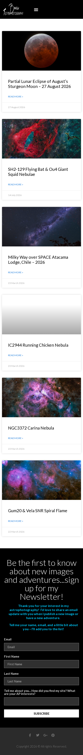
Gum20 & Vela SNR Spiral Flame (37, 510)
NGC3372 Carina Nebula (31, 427)
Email (7, 639)
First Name (11, 656)
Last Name (11, 673)
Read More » (15, 96)
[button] (36, 9)
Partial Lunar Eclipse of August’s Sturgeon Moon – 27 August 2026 (39, 84)
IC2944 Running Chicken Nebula (38, 344)
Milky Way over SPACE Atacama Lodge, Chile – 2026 (38, 259)
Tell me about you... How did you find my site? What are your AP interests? (39, 692)
